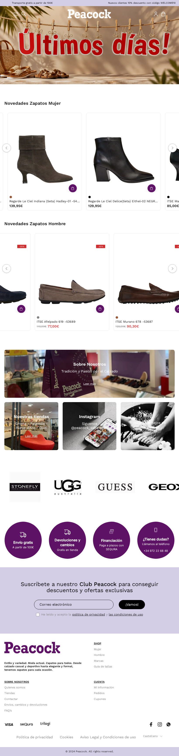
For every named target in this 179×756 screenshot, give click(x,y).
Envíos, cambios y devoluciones (25, 704)
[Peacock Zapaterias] (89, 13)
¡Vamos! (132, 604)
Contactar (11, 699)
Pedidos (99, 693)
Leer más (89, 383)
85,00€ (77, 206)
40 (41, 117)
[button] (23, 14)
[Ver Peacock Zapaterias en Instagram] (159, 724)
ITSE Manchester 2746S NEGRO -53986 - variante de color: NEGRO (72, 197)
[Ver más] (55, 188)
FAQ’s (8, 710)
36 (4, 117)
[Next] (172, 148)
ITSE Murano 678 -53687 (38, 321)
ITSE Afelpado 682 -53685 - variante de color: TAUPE (100, 317)
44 (64, 238)
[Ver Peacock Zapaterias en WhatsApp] (168, 724)
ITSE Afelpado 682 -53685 (118, 321)
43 (55, 238)
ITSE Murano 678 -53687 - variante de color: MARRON (21, 317)
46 (73, 238)
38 (22, 117)
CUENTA (99, 681)
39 (31, 117)
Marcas (98, 660)
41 (50, 117)
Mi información (104, 687)
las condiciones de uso (126, 614)
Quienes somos (14, 687)
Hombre (99, 655)
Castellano (150, 736)
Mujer (97, 649)
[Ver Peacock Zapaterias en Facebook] (151, 724)
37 (13, 117)
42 (45, 238)
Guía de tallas (103, 666)
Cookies (66, 737)
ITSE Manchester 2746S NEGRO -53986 (100, 201)
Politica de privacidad (34, 737)
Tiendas (9, 693)
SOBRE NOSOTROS (16, 681)
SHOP (97, 643)
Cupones (100, 699)
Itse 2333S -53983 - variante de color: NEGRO (150, 197)
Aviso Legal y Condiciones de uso (108, 737)
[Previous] (6, 148)
